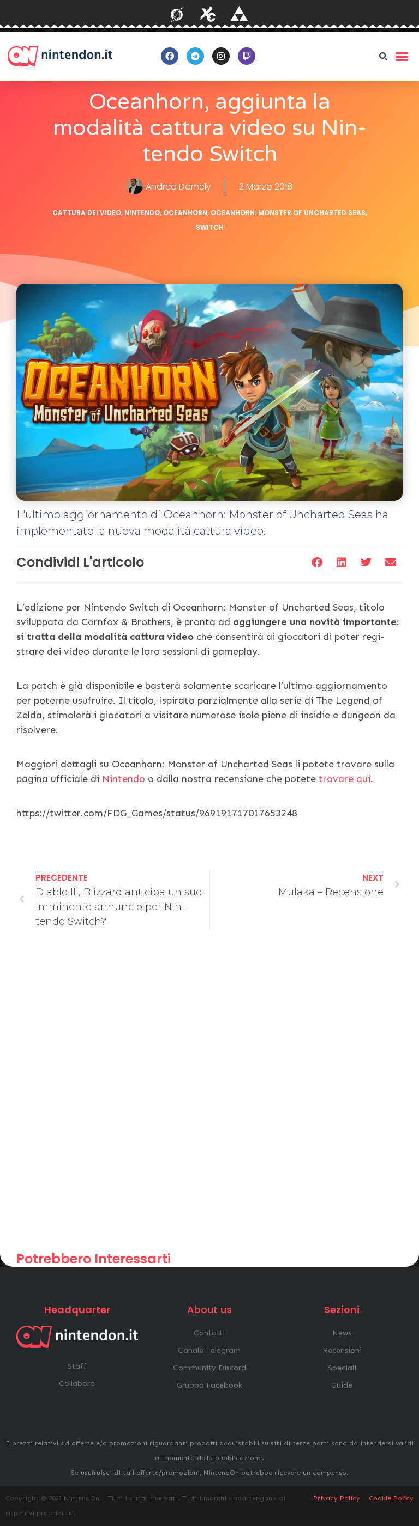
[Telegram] (195, 56)
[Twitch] (246, 56)
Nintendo (142, 212)
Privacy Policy (336, 1498)
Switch (210, 227)
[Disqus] (209, 1095)
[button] (383, 56)
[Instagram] (221, 56)
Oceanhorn (185, 212)
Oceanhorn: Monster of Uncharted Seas (288, 212)
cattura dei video (86, 212)
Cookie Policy (391, 1498)
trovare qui (344, 779)
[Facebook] (169, 56)
